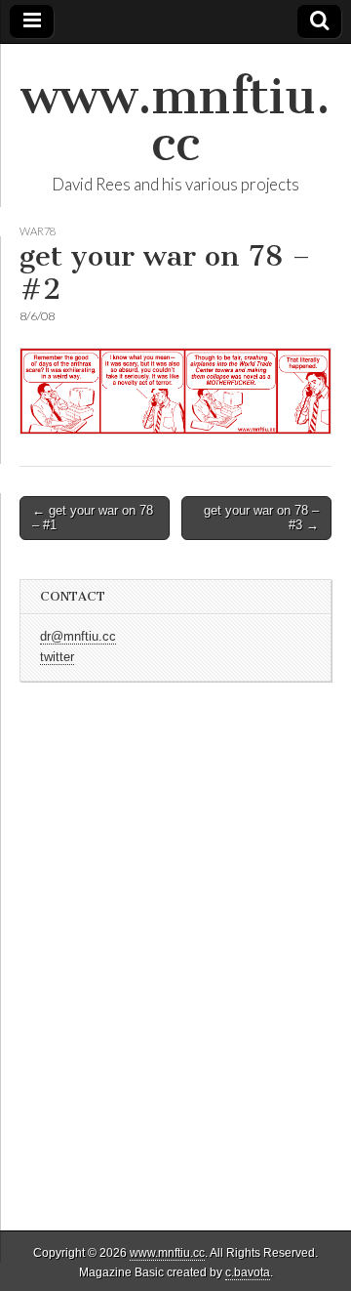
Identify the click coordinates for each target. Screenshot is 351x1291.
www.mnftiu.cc (175, 119)
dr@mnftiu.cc (78, 637)
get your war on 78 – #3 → (261, 518)
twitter (57, 657)
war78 (38, 231)
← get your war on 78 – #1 (92, 518)
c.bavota (247, 1272)
